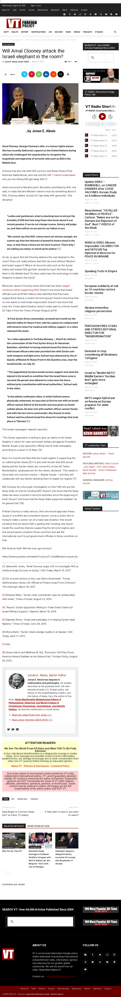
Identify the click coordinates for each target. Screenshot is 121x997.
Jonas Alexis (99, 453)
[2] (3, 310)
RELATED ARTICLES (14, 826)
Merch (64, 10)
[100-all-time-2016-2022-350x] (101, 925)
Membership (42, 10)
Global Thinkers (92, 508)
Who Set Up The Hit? (12, 851)
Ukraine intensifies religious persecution (98, 309)
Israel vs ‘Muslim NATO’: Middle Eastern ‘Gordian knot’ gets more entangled (100, 378)
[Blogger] (64, 14)
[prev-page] (4, 873)
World (77, 32)
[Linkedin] (46, 74)
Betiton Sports (57, 994)
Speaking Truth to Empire (101, 271)
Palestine (34, 799)
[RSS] (90, 14)
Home (5, 39)
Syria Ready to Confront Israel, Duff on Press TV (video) (18, 813)
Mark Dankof (89, 470)
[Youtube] (116, 14)
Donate (32, 10)
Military (59, 32)
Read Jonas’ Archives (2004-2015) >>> (32, 719)
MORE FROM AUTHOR (38, 826)
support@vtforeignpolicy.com (60, 976)
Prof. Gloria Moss (106, 466)
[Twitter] (100, 14)
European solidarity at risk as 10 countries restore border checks (101, 289)
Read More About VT (50, 969)
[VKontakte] (106, 14)
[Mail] (74, 14)
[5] (30, 462)
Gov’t (6, 32)
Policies (22, 10)
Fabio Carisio (111, 463)
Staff (14, 10)
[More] (68, 74)
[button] (115, 32)
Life (50, 32)
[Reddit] (80, 14)
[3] (3, 594)
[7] (74, 478)
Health (15, 32)
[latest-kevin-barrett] (101, 435)
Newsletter (55, 10)
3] (28, 421)
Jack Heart (89, 466)
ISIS (12, 799)
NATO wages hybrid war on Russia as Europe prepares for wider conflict (100, 403)
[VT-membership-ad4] (101, 81)
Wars (68, 32)
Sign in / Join (36, 5)
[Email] (61, 74)
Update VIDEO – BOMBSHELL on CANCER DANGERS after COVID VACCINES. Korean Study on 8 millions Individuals (101, 188)
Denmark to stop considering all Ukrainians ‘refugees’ (101, 354)
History (24, 32)
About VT (6, 10)
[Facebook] (69, 14)
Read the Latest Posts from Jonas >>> (32, 714)
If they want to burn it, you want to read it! (61, 813)
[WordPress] (111, 14)
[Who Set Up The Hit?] (13, 840)
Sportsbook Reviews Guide (37, 994)
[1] (59, 248)
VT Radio (99, 32)
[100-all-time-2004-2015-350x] (101, 912)
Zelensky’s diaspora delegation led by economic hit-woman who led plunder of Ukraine (65, 857)
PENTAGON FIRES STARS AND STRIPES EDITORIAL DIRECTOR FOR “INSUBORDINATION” (101, 331)
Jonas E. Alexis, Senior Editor (17, 61)
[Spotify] (95, 14)
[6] (60, 466)
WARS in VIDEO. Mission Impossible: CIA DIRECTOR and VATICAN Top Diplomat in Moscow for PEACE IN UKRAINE (102, 249)
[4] (40, 449)
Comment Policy (60, 766)
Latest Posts (91, 175)
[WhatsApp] (39, 74)
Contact (84, 10)
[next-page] (9, 873)
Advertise (74, 10)
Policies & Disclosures (36, 766)
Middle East (22, 799)
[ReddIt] (53, 74)
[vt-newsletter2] (101, 498)
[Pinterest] (32, 74)
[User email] (17, 729)
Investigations (38, 32)
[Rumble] (85, 14)
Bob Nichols (89, 473)
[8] (22, 503)
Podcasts (87, 32)
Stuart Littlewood (107, 470)
